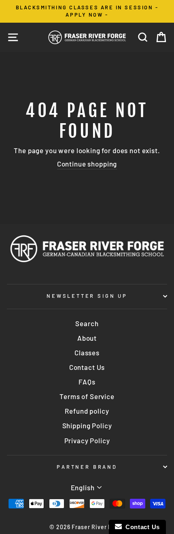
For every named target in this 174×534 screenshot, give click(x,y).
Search (86, 323)
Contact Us (87, 367)
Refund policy (87, 411)
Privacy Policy (87, 440)
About (87, 338)
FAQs (87, 382)
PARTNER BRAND (87, 467)
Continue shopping (87, 164)
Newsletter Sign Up (87, 296)
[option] (87, 11)
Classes (87, 352)
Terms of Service (87, 396)
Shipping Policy (87, 425)
